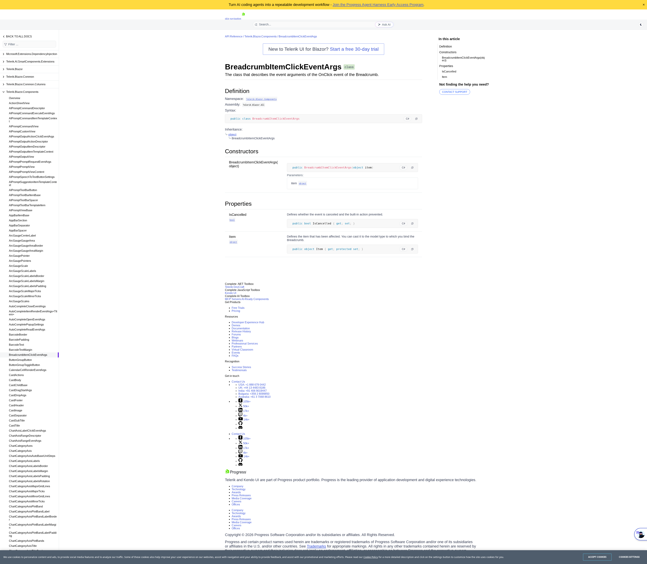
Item (232, 237)
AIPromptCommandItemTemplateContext (33, 120)
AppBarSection (18, 220)
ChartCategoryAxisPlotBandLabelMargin (32, 526)
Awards (236, 492)
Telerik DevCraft (234, 287)
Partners (237, 346)
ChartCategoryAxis (20, 450)
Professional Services (245, 343)
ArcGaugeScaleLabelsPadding (27, 286)
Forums (236, 334)
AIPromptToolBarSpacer (23, 200)
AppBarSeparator (19, 225)
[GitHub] (240, 424)
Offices (236, 504)
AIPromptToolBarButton (23, 190)
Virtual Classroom (242, 349)
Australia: (254, 396)
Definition (237, 91)
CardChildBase (18, 385)
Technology (238, 489)
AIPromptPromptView (22, 166)
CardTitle (14, 425)
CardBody (15, 380)
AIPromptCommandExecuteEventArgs (32, 113)
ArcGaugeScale (18, 265)
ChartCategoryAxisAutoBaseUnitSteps (32, 456)
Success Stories (241, 367)
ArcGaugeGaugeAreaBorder (26, 245)
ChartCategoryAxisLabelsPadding (29, 476)
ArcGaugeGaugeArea (22, 240)
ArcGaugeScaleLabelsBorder (26, 276)
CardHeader (16, 405)
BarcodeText (16, 344)
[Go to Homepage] (243, 18)
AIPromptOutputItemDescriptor (27, 146)
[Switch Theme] (641, 24)
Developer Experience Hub (248, 322)
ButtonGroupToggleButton (24, 365)
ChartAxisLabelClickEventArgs (27, 430)
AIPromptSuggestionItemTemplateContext (33, 183)
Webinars (237, 340)
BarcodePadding (19, 339)
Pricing (236, 310)
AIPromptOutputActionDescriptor (28, 141)
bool (232, 219)
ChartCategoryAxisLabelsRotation (29, 481)
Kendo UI (230, 293)
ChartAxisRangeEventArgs (25, 440)
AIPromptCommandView (24, 126)
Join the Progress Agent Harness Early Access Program (378, 5)
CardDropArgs (17, 395)
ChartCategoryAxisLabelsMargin (28, 471)
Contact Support (454, 91)
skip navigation (233, 18)
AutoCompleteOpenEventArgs (27, 319)
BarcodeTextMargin (20, 349)
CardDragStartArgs (20, 390)
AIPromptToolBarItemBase (25, 195)
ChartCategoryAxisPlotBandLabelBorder (33, 518)
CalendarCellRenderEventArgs (27, 370)
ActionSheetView (19, 103)
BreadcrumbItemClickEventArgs (28, 354)
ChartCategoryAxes (21, 445)
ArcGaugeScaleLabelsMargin (26, 281)
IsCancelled (237, 214)
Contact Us (238, 381)
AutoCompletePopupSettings (26, 324)
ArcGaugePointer (19, 255)
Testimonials (239, 370)
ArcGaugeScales (19, 301)
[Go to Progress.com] (236, 473)
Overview (14, 98)
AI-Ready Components (255, 299)
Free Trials (238, 307)
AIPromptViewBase (20, 210)
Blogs (235, 337)
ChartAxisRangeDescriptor (25, 435)
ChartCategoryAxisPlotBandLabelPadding (33, 534)
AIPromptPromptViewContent (26, 171)
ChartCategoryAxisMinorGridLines (29, 496)
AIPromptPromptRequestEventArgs (30, 161)
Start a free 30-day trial (354, 49)
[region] (323, 557)
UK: (251, 387)
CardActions (16, 375)
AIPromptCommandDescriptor (27, 108)
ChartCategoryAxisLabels (24, 461)
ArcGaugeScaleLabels (22, 271)
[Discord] (240, 428)
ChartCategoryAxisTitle (23, 545)
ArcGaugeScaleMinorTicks (25, 296)
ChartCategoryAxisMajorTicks (27, 491)
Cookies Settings (629, 556)
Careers (236, 501)
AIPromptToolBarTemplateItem (27, 205)
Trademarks (316, 546)
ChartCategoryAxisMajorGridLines (29, 486)
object (232, 134)
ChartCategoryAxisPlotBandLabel (29, 511)
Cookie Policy (370, 557)
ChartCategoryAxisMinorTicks (27, 501)
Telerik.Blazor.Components (260, 36)
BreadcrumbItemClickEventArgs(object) (463, 59)
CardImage (15, 410)
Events (236, 352)
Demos (236, 325)
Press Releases (241, 495)
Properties (238, 203)
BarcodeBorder (18, 334)
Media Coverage (242, 498)
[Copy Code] (416, 118)
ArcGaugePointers (20, 260)
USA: (252, 384)
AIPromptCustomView (22, 131)
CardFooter (16, 400)
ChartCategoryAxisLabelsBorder (28, 466)
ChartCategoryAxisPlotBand (26, 506)
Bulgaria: (253, 393)
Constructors (241, 151)
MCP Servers (233, 299)
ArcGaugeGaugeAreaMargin (26, 250)
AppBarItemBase (19, 215)
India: (252, 390)
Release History (241, 331)
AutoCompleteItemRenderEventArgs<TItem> (33, 313)
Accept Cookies (597, 556)
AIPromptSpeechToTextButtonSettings (32, 177)
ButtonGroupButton (20, 359)
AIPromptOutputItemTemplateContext (31, 151)
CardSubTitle (17, 420)
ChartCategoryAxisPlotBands (26, 540)
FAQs (235, 355)
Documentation (241, 328)
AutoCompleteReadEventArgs (27, 329)
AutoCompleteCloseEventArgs (27, 306)
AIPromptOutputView (21, 156)
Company (237, 486)
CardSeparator (18, 415)
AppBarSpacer (18, 230)
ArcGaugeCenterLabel (22, 235)
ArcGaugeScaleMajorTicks (25, 291)
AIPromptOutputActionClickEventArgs (31, 136)
